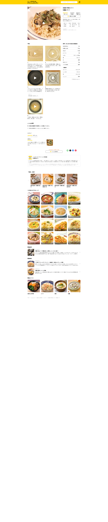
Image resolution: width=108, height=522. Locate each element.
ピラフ (45, 297)
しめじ (64, 55)
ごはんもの (33, 297)
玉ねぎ (64, 50)
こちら (40, 128)
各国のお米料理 (39, 297)
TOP (28, 297)
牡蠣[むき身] (65, 48)
